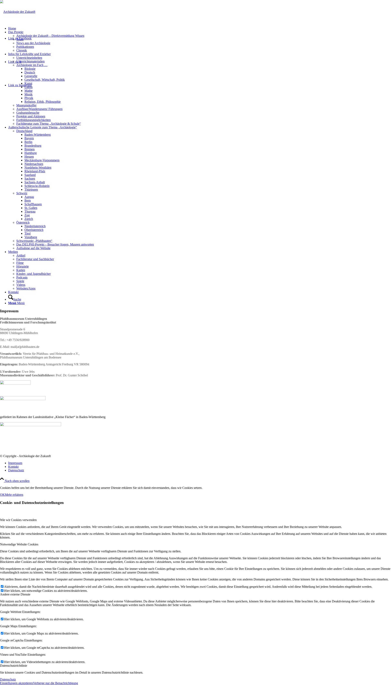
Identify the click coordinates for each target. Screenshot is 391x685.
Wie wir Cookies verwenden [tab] (18, 520)
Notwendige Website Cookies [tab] (19, 544)
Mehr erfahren (14, 494)
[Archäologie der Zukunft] (17, 11)
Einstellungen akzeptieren (16, 683)
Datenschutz (8, 679)
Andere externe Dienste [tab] (15, 594)
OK (2, 494)
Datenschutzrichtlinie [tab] (13, 665)
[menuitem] (199, 28)
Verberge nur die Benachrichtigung (55, 683)
